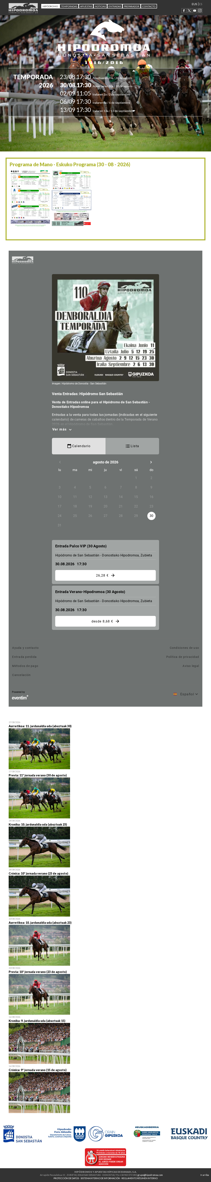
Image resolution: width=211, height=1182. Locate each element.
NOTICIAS (100, 6)
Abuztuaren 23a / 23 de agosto (103, 78)
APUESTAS (86, 6)
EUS (194, 4)
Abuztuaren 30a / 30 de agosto (103, 86)
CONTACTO (149, 6)
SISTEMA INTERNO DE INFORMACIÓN (100, 1178)
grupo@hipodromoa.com (150, 1175)
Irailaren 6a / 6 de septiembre (102, 102)
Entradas (115, 6)
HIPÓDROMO (50, 6)
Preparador (131, 6)
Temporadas (69, 6)
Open (105, 744)
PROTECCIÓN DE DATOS (66, 1178)
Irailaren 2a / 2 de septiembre (102, 94)
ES (200, 4)
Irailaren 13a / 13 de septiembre (103, 111)
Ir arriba (204, 1175)
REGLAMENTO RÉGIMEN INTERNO (140, 1178)
